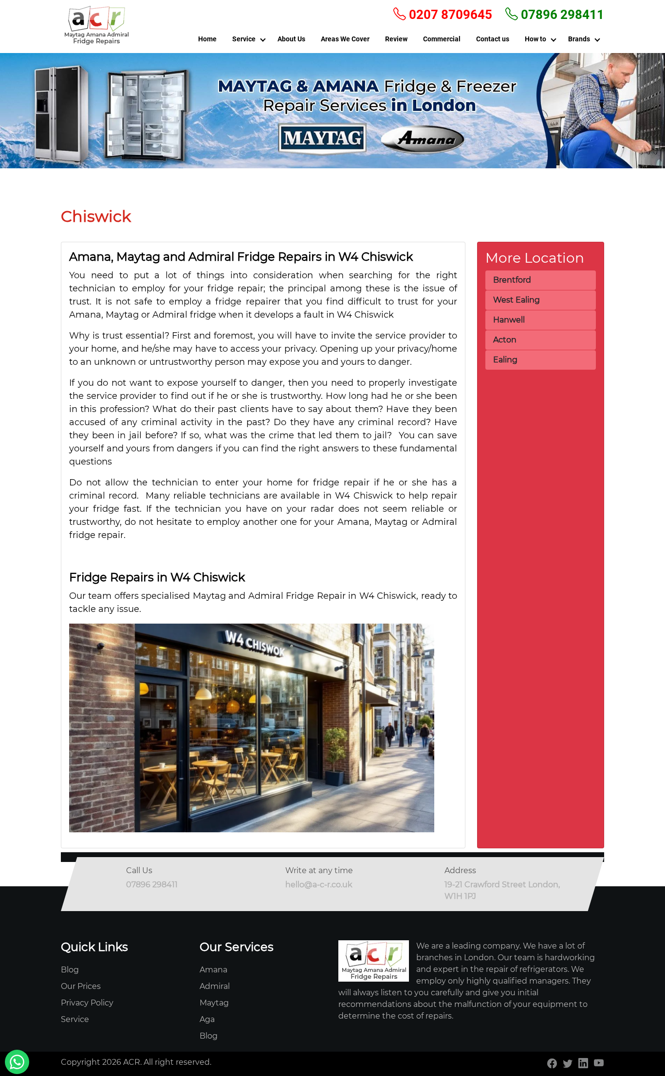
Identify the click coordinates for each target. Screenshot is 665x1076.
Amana (213, 969)
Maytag (214, 1002)
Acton (505, 339)
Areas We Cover (345, 39)
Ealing (505, 359)
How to (535, 39)
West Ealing (516, 300)
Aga (207, 1019)
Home (207, 39)
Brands (579, 39)
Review (396, 39)
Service (244, 39)
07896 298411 (561, 14)
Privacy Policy (87, 1002)
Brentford (512, 280)
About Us (291, 39)
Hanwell (509, 319)
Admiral (215, 986)
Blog (70, 969)
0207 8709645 (449, 14)
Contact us (492, 39)
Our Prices (81, 986)
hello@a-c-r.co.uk (318, 884)
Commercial (442, 39)
